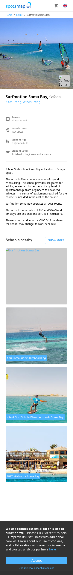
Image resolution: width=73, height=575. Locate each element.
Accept (36, 560)
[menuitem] (65, 5)
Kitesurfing (13, 102)
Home (9, 14)
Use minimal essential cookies (36, 567)
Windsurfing (31, 102)
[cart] (56, 5)
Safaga (55, 96)
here (52, 549)
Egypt (19, 14)
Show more (56, 240)
